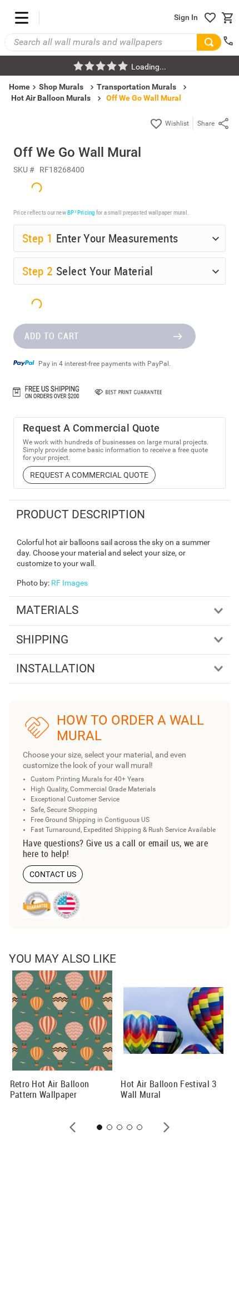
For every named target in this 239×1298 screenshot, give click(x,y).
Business (180, 681)
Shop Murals (61, 86)
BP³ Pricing (80, 212)
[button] (73, 1127)
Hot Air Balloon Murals (51, 97)
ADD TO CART (51, 336)
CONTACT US (53, 874)
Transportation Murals (136, 86)
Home (107, 681)
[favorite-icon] (210, 17)
